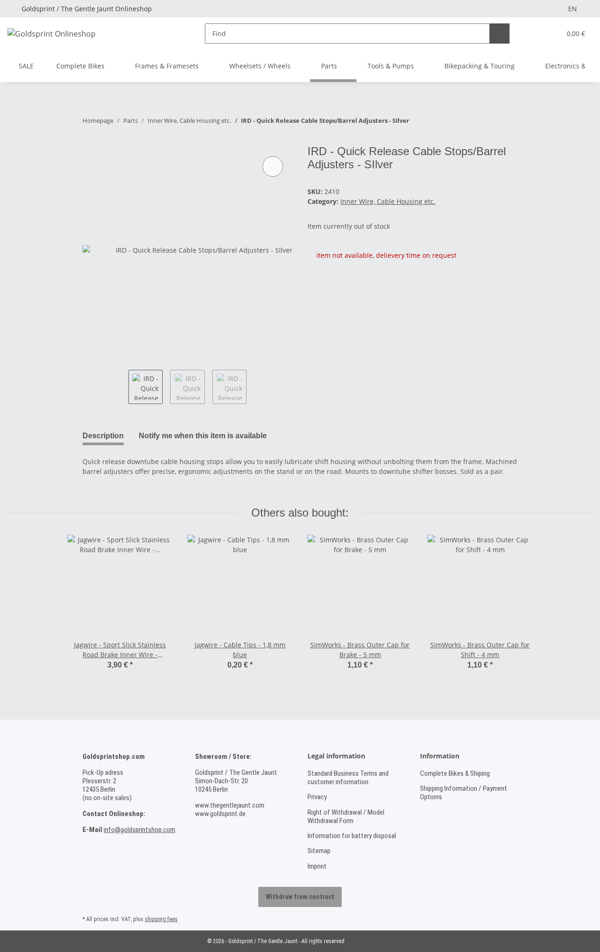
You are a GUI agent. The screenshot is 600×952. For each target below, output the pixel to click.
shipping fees (161, 919)
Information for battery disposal (352, 836)
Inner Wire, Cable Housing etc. (387, 201)
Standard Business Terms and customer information (348, 777)
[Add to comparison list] (272, 166)
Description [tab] (103, 436)
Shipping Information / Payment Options (463, 792)
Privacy (317, 797)
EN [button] (572, 8)
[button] (535, 33)
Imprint (317, 866)
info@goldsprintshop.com (139, 829)
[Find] (499, 33)
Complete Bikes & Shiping (455, 773)
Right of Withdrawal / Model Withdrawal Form (346, 816)
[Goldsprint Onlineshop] (52, 33)
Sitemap (319, 851)
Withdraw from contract (300, 896)
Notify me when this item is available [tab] (203, 436)
